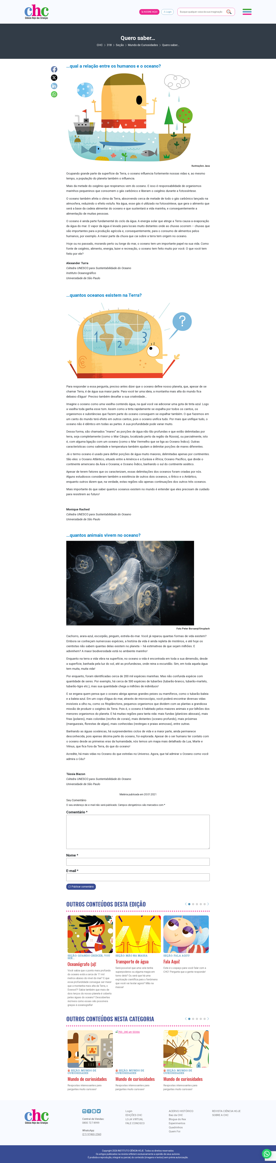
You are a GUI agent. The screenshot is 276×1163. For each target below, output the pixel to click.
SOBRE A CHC (220, 1115)
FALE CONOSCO (135, 1123)
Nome (72, 855)
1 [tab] (189, 904)
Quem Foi (174, 1131)
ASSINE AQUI (150, 12)
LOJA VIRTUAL (134, 1119)
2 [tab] (193, 904)
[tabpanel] (90, 965)
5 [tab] (204, 904)
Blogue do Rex (177, 1119)
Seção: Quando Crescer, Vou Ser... (89, 957)
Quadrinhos (176, 1127)
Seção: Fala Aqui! (176, 955)
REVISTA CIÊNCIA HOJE (226, 1111)
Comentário (77, 812)
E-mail (72, 871)
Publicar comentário (82, 886)
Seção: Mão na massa (131, 955)
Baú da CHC (176, 1115)
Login (169, 12)
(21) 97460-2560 (91, 1134)
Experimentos (177, 1123)
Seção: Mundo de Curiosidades (82, 1072)
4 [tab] (200, 904)
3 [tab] (197, 904)
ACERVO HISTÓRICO (181, 1111)
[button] (267, 1154)
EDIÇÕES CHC (134, 1115)
